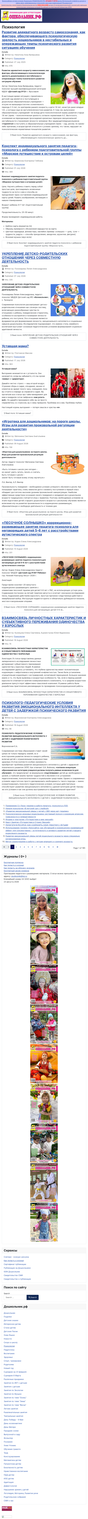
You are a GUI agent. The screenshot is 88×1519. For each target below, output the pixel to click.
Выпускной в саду (12, 1434)
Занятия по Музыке (12, 1394)
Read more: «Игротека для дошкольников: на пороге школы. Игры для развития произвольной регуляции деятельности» (44, 513)
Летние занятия (11, 1408)
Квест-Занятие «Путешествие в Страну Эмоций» (28, 822)
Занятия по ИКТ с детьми (15, 1383)
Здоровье (8, 1357)
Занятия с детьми (12, 1386)
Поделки (8, 1317)
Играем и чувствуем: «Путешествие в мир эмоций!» (29, 819)
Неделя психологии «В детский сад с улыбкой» (27, 808)
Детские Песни (11, 1331)
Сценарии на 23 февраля (15, 1372)
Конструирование (12, 1456)
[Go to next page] (53, 847)
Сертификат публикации (15, 1264)
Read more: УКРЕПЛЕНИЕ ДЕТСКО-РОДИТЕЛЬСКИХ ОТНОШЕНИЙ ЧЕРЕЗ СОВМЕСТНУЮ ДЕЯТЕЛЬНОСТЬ (44, 336)
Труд (6, 1453)
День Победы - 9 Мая (13, 1420)
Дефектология (10, 1486)
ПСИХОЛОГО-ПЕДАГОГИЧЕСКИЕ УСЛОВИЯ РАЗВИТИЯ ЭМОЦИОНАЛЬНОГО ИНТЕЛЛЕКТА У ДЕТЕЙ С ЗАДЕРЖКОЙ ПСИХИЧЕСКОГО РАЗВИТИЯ (44, 706)
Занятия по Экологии (13, 1390)
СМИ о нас (9, 1500)
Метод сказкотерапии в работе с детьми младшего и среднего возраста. (39, 841)
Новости (8, 1339)
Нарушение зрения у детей (16, 1489)
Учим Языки (9, 1335)
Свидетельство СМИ (13, 1275)
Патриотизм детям (12, 1464)
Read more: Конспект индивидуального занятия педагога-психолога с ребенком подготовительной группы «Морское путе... (44, 244)
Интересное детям (12, 1324)
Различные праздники (14, 1379)
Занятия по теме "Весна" (15, 1405)
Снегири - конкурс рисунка (16, 1257)
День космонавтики (13, 1423)
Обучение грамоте (12, 1449)
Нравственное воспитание (16, 1471)
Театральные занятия (13, 1416)
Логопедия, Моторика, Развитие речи (21, 1493)
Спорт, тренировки (12, 1361)
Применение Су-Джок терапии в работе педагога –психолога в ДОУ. (37, 806)
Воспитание (9, 1353)
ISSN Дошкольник (12, 1271)
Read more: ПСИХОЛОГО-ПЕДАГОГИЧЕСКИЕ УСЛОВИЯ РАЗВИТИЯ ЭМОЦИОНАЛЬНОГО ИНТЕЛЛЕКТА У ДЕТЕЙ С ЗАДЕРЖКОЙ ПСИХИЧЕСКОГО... (44, 796)
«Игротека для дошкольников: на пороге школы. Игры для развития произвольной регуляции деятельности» (41, 425)
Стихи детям (10, 1328)
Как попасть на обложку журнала (19, 868)
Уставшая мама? (15, 346)
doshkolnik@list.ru (19, 876)
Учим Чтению (10, 1445)
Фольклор (8, 1438)
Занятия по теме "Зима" (15, 1401)
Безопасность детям (13, 1467)
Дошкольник (9, 1313)
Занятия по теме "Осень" (15, 1397)
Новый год (9, 1368)
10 (49, 847)
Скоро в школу (11, 1342)
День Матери (10, 1427)
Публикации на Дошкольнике (17, 1268)
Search (7, 1293)
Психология (9, 1346)
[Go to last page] (57, 847)
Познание (8, 1442)
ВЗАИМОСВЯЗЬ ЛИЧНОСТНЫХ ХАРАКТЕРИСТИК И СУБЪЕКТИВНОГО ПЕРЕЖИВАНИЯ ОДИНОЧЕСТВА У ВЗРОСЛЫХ (44, 622)
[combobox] (15, 1297)
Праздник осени (11, 1431)
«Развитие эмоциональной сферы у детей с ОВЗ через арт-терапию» (37, 811)
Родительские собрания (15, 1497)
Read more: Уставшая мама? (18, 413)
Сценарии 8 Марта (12, 1375)
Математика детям (12, 1460)
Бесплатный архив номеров (16, 871)
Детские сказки (11, 1320)
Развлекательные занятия (15, 1412)
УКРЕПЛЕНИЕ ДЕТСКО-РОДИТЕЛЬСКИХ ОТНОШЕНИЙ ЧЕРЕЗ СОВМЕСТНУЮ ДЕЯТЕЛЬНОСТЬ (34, 257)
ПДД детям (9, 1475)
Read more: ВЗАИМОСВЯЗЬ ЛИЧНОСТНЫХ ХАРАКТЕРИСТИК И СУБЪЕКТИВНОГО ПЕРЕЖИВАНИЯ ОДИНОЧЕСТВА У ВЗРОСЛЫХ (45, 693)
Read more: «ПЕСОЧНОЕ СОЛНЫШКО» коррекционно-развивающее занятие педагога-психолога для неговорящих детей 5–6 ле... (44, 608)
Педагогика (9, 1350)
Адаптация (9, 1482)
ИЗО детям (9, 1478)
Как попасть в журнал (14, 1260)
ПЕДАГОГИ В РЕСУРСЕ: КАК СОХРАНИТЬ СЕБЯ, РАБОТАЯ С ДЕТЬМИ (37, 825)
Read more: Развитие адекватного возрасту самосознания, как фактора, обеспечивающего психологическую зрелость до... (44, 136)
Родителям (9, 1364)
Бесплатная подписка (13, 862)
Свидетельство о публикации (17, 1279)
